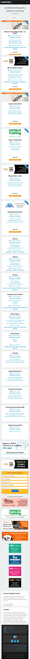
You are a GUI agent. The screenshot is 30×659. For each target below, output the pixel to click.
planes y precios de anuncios (11, 631)
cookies (24, 650)
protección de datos (21, 648)
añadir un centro (9, 630)
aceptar (22, 657)
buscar (15, 491)
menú (27, 2)
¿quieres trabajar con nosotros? (19, 645)
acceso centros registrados (11, 628)
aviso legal (23, 646)
